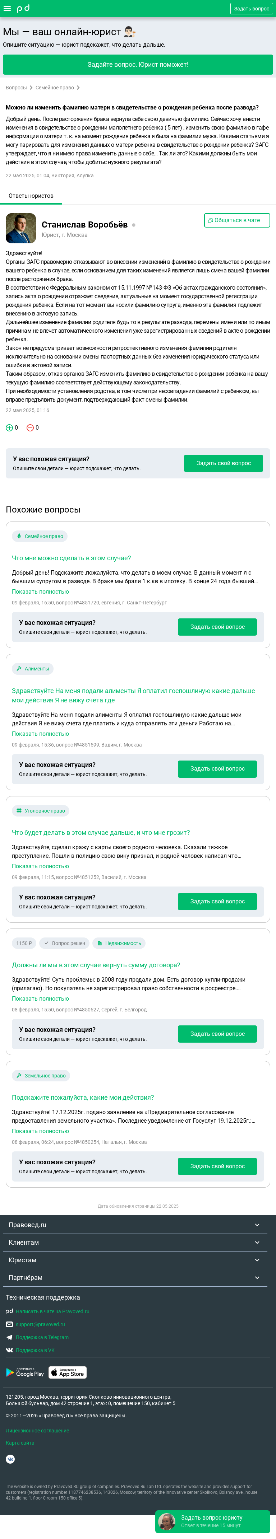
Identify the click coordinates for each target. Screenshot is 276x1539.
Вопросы (16, 87)
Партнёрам (25, 1277)
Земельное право (45, 1076)
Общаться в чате (237, 220)
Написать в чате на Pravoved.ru (52, 1311)
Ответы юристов (31, 195)
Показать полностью (40, 592)
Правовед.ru (27, 1225)
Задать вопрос (251, 8)
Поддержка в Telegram (42, 1337)
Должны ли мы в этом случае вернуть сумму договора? (96, 965)
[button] (212, 1521)
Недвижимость (123, 943)
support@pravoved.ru (40, 1324)
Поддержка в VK (35, 1350)
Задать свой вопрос (224, 463)
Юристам (22, 1260)
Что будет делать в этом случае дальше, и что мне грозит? (101, 832)
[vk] (10, 1459)
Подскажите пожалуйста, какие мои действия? (83, 1097)
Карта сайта (20, 1443)
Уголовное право (45, 811)
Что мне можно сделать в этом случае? (71, 558)
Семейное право (55, 87)
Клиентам (24, 1242)
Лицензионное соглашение (37, 1430)
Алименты (37, 669)
